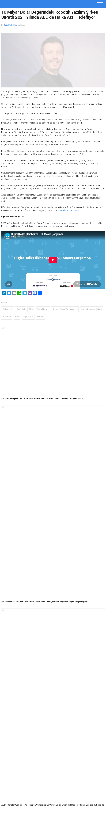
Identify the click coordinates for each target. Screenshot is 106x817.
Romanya (7, 316)
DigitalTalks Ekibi (10, 25)
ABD (31, 309)
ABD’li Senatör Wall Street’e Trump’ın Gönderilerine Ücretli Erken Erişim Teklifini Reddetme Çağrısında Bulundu (52, 805)
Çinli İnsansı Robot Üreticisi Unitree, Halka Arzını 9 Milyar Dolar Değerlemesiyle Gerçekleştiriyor (45, 602)
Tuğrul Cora (28, 316)
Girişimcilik (8, 309)
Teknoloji (21, 309)
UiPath (40, 316)
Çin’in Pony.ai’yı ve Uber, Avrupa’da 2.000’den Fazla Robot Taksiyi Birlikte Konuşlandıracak (42, 398)
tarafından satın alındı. (70, 210)
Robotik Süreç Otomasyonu (65, 309)
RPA (17, 316)
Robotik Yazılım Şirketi (91, 309)
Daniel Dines (42, 309)
